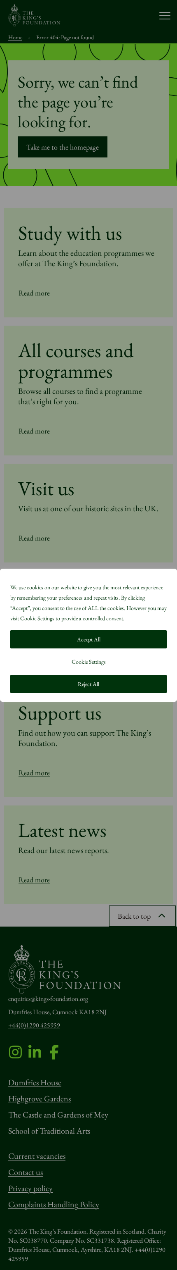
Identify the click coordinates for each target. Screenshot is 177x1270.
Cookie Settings (89, 661)
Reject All (88, 684)
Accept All (88, 639)
